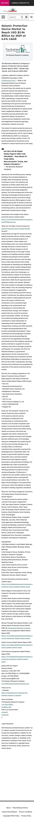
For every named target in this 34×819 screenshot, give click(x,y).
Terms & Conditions (25, 812)
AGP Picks (4, 3)
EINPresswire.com (8, 80)
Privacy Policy (26, 816)
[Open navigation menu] (3, 17)
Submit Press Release (9, 812)
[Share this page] (31, 17)
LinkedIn (4, 712)
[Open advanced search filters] (26, 17)
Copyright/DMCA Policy (11, 816)
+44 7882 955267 (7, 704)
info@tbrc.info (6, 707)
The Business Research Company (19, 628)
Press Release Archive (20, 808)
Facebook (5, 715)
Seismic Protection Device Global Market (15, 229)
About (8, 808)
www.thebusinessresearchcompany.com (15, 684)
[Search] (22, 17)
